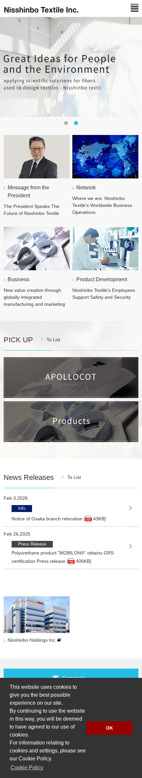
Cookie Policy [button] (27, 767)
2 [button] (76, 123)
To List (53, 339)
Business (18, 279)
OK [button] (109, 728)
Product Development (101, 279)
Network (86, 187)
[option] (71, 67)
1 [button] (66, 123)
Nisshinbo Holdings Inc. (32, 640)
